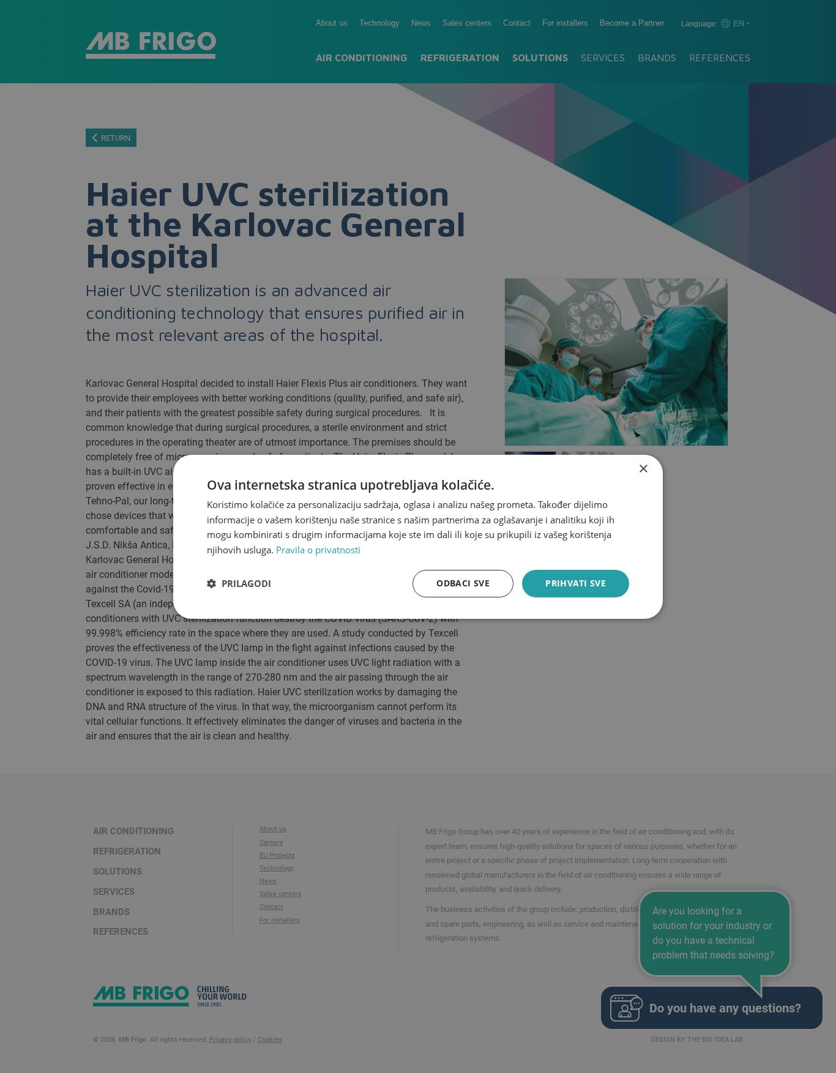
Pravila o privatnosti (318, 550)
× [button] (643, 468)
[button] (239, 583)
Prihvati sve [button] (575, 583)
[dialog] (418, 536)
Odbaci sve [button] (463, 583)
